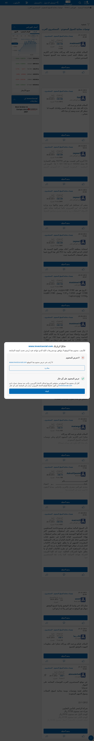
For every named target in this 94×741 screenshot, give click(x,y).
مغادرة (47, 368)
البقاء (47, 391)
